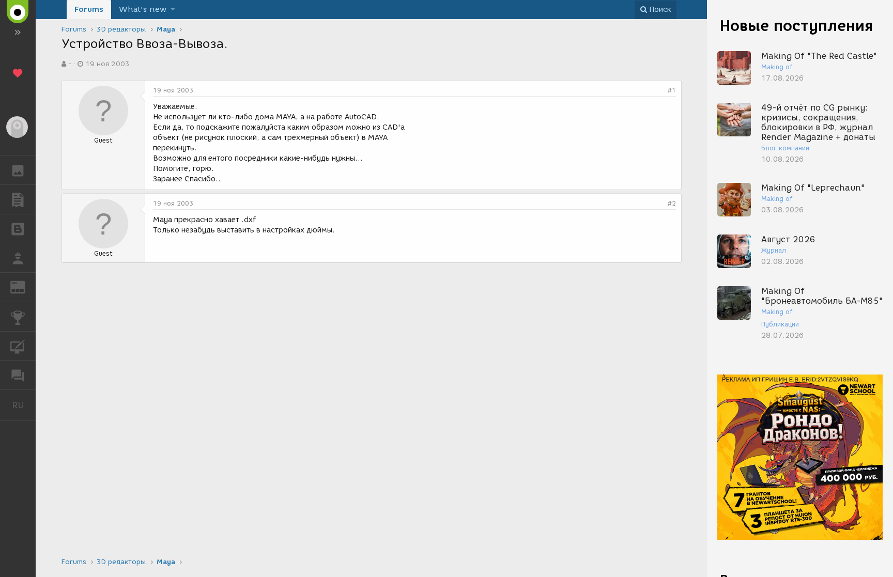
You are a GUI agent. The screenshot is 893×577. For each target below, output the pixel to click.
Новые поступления (796, 26)
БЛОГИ (18, 228)
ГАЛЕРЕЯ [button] (18, 169)
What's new (142, 9)
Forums (88, 9)
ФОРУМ (18, 375)
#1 (672, 90)
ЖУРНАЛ (24, 286)
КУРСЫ (18, 346)
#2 (672, 203)
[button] (173, 9)
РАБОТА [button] (18, 257)
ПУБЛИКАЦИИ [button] (18, 199)
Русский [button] (24, 405)
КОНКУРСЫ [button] (18, 316)
